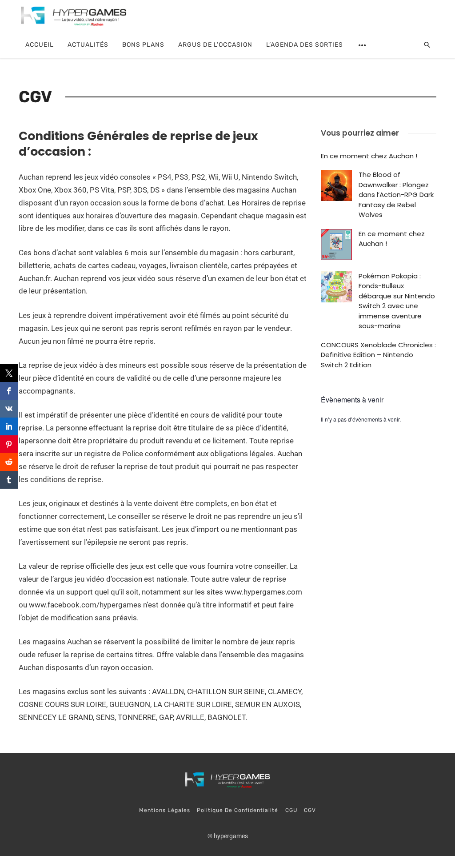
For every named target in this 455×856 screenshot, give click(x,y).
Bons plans (143, 44)
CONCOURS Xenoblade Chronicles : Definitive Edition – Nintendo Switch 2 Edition (378, 355)
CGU (291, 810)
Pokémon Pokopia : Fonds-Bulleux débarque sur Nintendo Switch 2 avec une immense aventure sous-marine (397, 301)
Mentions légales (164, 810)
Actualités (88, 44)
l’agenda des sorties (304, 44)
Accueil (39, 44)
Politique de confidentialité (237, 810)
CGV (310, 810)
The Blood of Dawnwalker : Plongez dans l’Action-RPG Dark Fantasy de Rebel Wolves (396, 194)
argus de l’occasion (215, 44)
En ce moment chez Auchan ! (369, 156)
